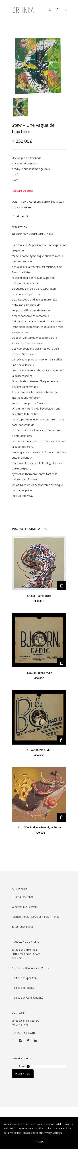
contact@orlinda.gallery (25, 1020)
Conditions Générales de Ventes (30, 968)
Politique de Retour (23, 987)
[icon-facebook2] (14, 1040)
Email (24, 1066)
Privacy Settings (52, 1132)
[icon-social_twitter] (29, 1040)
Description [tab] (19, 227)
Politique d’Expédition (24, 978)
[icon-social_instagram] (21, 1040)
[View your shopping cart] (57, 10)
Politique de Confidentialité (28, 997)
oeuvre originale (22, 207)
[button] (61, 585)
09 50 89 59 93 (20, 1025)
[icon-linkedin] (35, 1040)
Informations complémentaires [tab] (33, 233)
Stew (47, 201)
